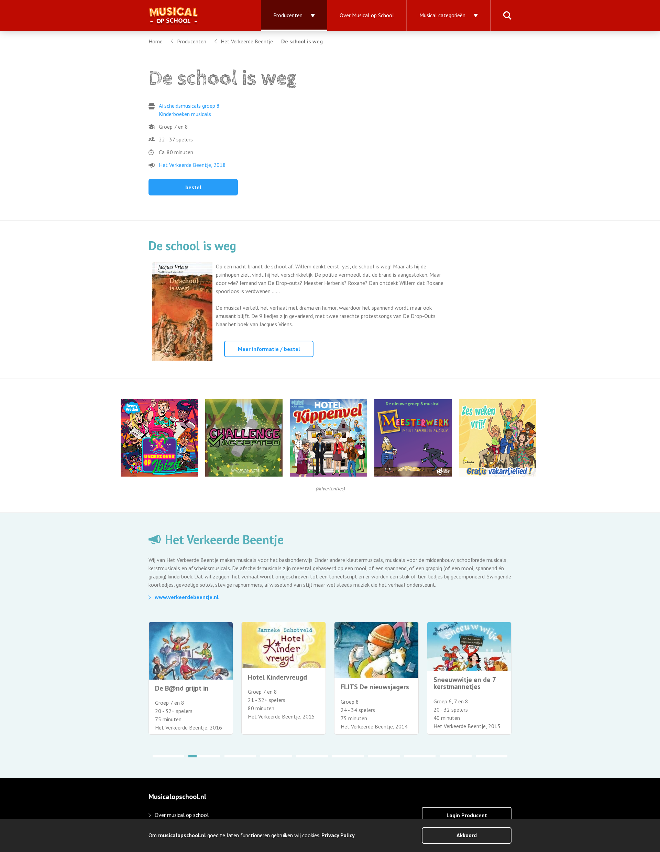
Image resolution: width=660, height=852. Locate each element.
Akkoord (466, 835)
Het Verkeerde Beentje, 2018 (192, 164)
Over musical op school (182, 814)
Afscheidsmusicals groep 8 (189, 105)
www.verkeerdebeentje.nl (187, 597)
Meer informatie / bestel (269, 348)
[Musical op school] (196, 15)
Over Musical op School (367, 15)
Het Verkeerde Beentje (247, 41)
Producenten (287, 15)
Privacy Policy (338, 835)
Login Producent (467, 815)
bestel (193, 187)
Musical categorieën (442, 15)
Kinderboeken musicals (185, 113)
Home (155, 41)
